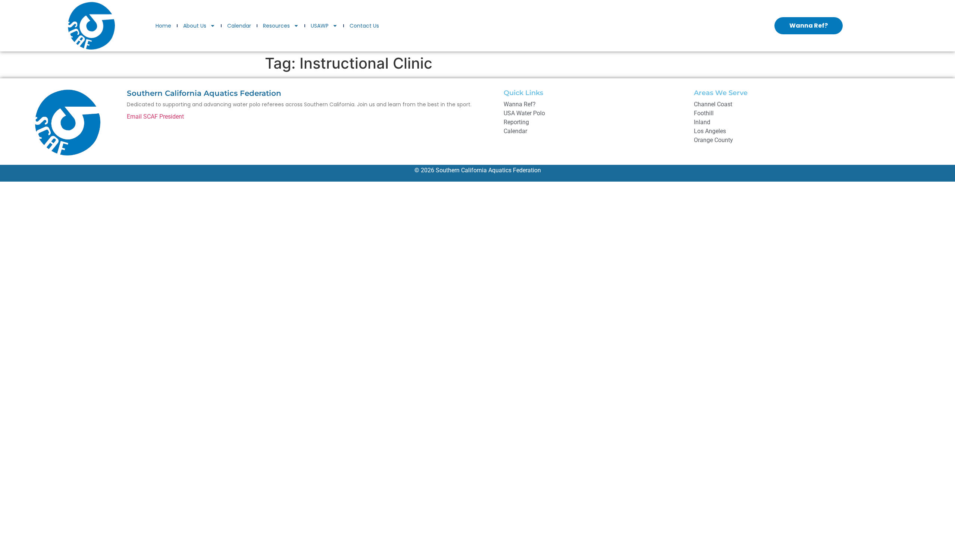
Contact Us (364, 25)
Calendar (239, 25)
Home (163, 25)
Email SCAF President (155, 116)
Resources (276, 25)
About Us (194, 25)
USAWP (320, 25)
